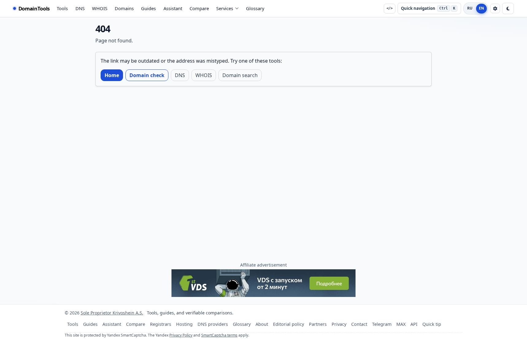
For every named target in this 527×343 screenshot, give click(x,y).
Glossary (255, 8)
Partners (318, 324)
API (413, 324)
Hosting (184, 324)
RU (470, 8)
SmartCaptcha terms (219, 335)
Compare (199, 8)
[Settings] (495, 8)
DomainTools (34, 8)
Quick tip (431, 324)
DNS (80, 8)
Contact (359, 324)
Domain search (240, 75)
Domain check (146, 75)
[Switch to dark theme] (508, 8)
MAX (401, 324)
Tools (62, 8)
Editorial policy (288, 324)
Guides (148, 8)
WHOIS (99, 8)
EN (481, 8)
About (262, 324)
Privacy (339, 324)
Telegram (381, 324)
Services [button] (224, 8)
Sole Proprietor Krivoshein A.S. (112, 313)
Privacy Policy (180, 335)
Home (112, 75)
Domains (124, 8)
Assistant (172, 8)
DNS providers (213, 324)
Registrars (160, 324)
